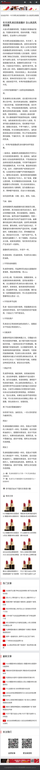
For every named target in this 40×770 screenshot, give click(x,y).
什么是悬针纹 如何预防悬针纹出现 (18, 689)
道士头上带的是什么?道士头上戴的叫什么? (21, 597)
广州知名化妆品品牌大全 (14, 641)
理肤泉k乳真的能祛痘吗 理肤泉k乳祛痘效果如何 (28, 503)
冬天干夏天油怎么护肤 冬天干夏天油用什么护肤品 (28, 560)
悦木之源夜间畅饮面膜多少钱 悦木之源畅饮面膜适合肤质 (28, 541)
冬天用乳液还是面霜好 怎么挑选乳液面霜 (24, 15)
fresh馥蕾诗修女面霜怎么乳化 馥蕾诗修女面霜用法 (11, 522)
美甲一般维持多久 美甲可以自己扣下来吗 (20, 636)
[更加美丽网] (8, 2)
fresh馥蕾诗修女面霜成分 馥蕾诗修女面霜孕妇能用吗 (11, 503)
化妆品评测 (5, 15)
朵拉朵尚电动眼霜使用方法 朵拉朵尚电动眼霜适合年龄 (11, 541)
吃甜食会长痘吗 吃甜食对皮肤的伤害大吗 (20, 677)
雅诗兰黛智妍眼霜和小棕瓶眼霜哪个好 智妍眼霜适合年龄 (11, 560)
